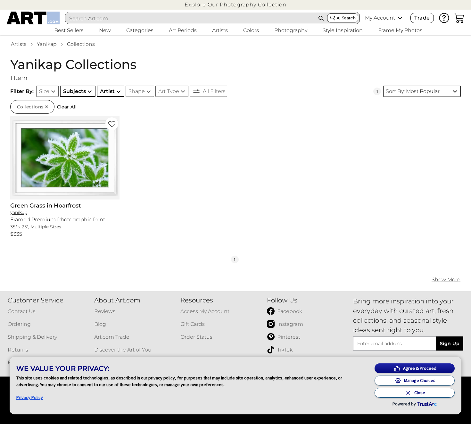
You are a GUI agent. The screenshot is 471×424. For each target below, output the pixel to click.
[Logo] (33, 18)
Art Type (168, 91)
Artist (107, 91)
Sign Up (449, 343)
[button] (235, 5)
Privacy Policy (29, 397)
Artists (19, 44)
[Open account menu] (400, 18)
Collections (81, 44)
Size (44, 91)
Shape (136, 91)
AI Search (346, 17)
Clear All (67, 107)
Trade (422, 18)
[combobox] (190, 18)
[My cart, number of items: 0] (459, 18)
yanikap (47, 44)
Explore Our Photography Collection (235, 5)
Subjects (74, 91)
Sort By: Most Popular (413, 91)
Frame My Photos (400, 30)
